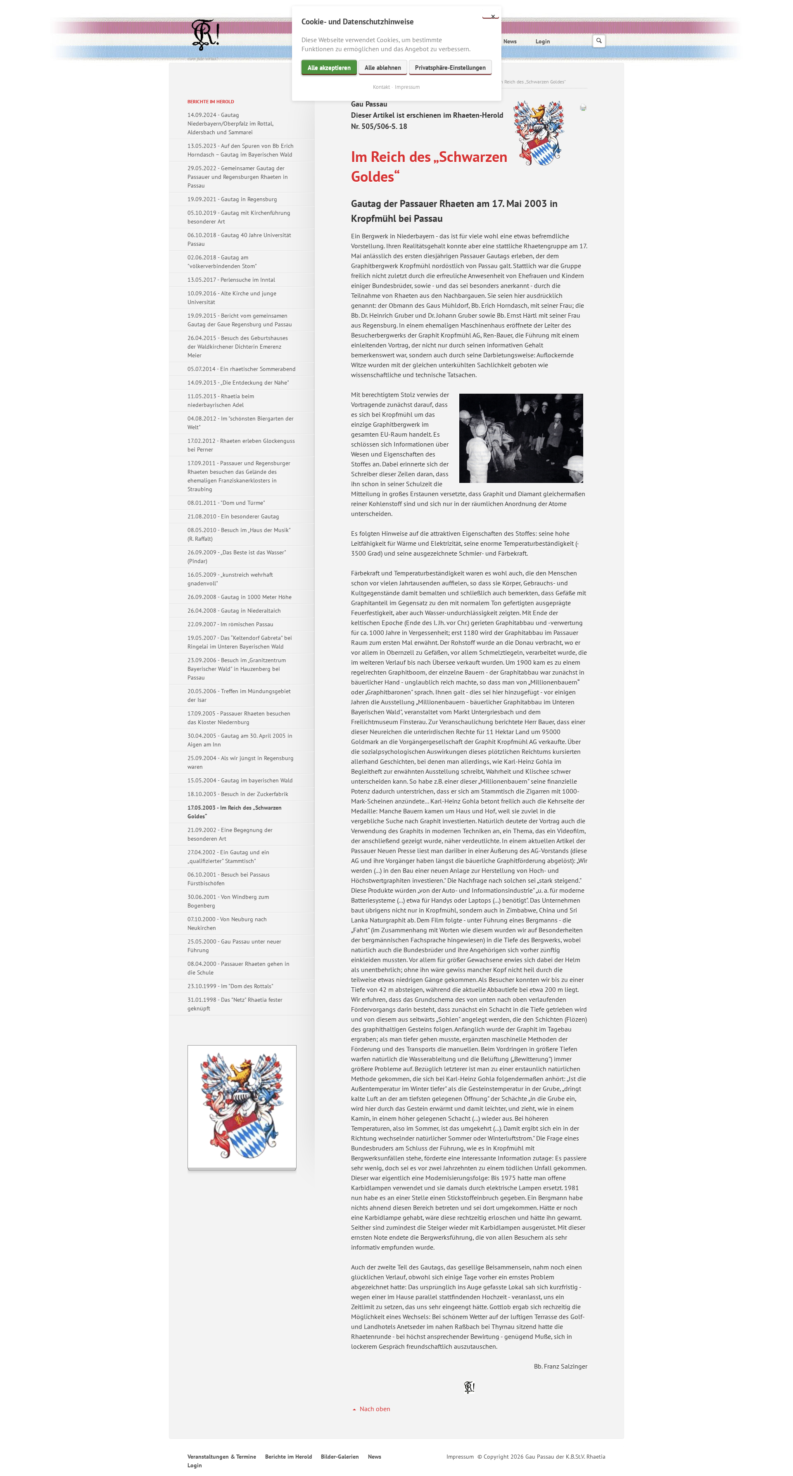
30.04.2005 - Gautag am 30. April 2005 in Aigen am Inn (240, 740)
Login (543, 41)
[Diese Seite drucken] (583, 109)
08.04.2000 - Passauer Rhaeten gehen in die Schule (239, 968)
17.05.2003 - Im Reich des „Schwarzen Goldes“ (235, 812)
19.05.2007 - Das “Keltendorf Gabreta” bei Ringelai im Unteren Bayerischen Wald (240, 642)
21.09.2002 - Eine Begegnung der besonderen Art (230, 834)
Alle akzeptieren (329, 67)
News (510, 41)
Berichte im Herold (211, 101)
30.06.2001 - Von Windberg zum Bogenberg (228, 901)
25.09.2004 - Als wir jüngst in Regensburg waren (241, 762)
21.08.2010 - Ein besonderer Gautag (233, 516)
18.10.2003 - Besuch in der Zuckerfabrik (238, 794)
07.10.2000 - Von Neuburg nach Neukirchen (227, 923)
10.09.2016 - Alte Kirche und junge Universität (232, 298)
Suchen (599, 41)
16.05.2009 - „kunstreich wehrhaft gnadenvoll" (230, 579)
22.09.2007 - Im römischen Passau (230, 624)
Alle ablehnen (383, 67)
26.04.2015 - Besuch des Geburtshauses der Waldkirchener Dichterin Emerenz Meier (238, 346)
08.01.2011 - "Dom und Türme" (226, 502)
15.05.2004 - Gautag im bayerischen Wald (240, 780)
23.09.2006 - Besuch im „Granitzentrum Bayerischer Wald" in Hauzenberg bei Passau (237, 668)
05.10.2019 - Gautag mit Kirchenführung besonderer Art (239, 217)
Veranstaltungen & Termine (222, 1456)
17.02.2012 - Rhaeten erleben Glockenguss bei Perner (241, 445)
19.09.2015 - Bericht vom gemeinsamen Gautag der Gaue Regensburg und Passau (240, 320)
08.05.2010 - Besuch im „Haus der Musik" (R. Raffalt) (239, 534)
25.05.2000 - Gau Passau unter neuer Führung (234, 946)
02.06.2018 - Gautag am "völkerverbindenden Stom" (222, 262)
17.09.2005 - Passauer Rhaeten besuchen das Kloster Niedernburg (239, 718)
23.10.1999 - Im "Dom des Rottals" (230, 986)
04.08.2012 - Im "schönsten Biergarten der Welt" (241, 423)
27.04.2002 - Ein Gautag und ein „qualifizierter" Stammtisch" (228, 857)
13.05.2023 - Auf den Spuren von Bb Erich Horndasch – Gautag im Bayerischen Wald (241, 150)
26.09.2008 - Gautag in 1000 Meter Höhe (240, 597)
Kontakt (381, 86)
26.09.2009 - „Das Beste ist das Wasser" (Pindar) (237, 557)
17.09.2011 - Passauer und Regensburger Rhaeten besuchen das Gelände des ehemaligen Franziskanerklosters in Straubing (239, 476)
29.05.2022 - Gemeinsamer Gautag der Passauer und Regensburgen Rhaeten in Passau (238, 176)
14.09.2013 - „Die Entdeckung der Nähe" (238, 382)
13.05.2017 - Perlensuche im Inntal (231, 279)
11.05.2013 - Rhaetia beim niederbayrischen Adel (221, 400)
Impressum (460, 1456)
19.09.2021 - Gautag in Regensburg (232, 199)
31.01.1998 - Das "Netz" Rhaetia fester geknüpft (235, 1004)
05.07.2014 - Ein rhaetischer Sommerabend (242, 369)
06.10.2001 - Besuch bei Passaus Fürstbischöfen (229, 879)
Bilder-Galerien (340, 1456)
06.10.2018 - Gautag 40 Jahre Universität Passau (239, 239)
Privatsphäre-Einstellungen (450, 67)
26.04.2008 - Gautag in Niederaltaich (234, 610)
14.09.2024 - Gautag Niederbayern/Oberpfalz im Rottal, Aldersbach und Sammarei (230, 123)
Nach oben (375, 1409)
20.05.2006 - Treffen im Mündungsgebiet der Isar (239, 695)
